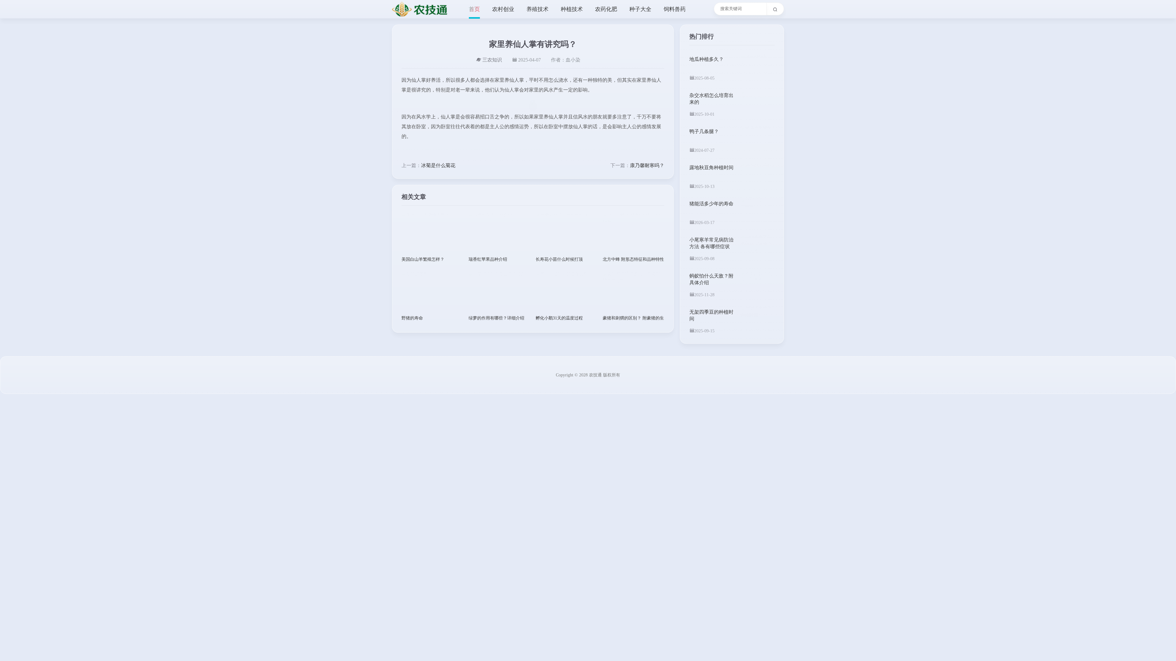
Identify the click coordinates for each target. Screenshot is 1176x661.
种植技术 (572, 9)
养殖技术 (537, 9)
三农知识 (492, 59)
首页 (474, 9)
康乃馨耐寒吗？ (647, 165)
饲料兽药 (675, 9)
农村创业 (503, 9)
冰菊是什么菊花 (438, 165)
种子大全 (640, 9)
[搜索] (775, 8)
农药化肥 (606, 9)
